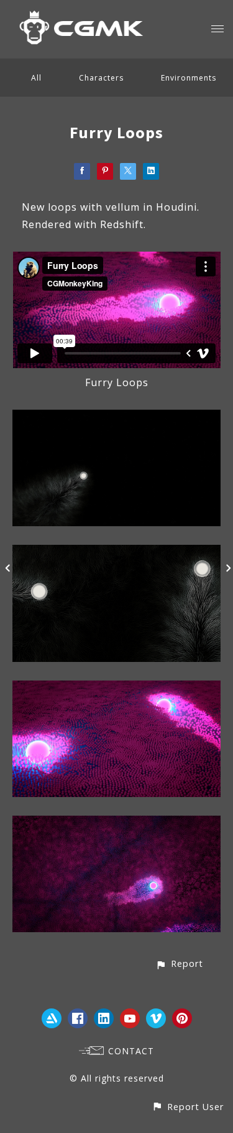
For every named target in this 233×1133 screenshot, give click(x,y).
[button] (179, 963)
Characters (101, 78)
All (36, 78)
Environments (188, 78)
